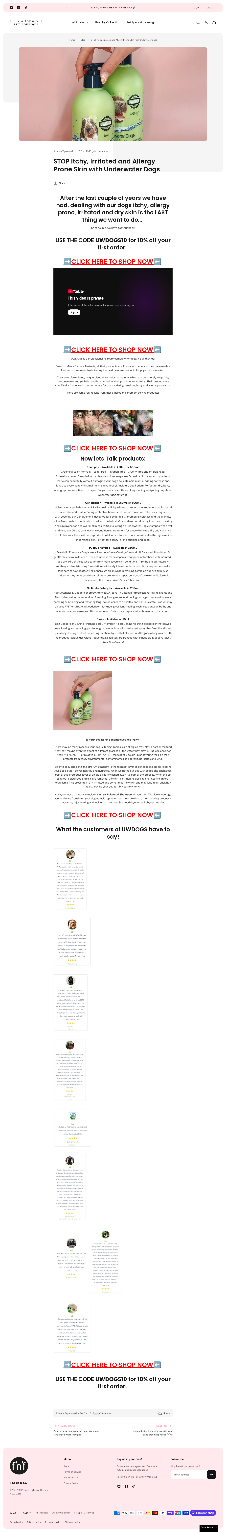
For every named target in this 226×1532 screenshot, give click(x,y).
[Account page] (206, 22)
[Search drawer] (198, 22)
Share (62, 183)
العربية (196, 7)
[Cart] (214, 22)
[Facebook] (18, 7)
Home (72, 40)
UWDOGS (77, 358)
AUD (209, 7)
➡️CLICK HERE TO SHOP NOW (108, 261)
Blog (83, 40)
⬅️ (157, 261)
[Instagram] (11, 7)
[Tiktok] (26, 7)
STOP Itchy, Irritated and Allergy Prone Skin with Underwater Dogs (124, 40)
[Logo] (26, 22)
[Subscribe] (211, 1474)
